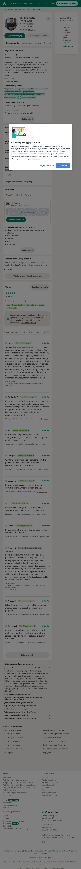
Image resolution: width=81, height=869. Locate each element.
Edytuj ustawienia (47, 166)
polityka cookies (34, 159)
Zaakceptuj (63, 165)
